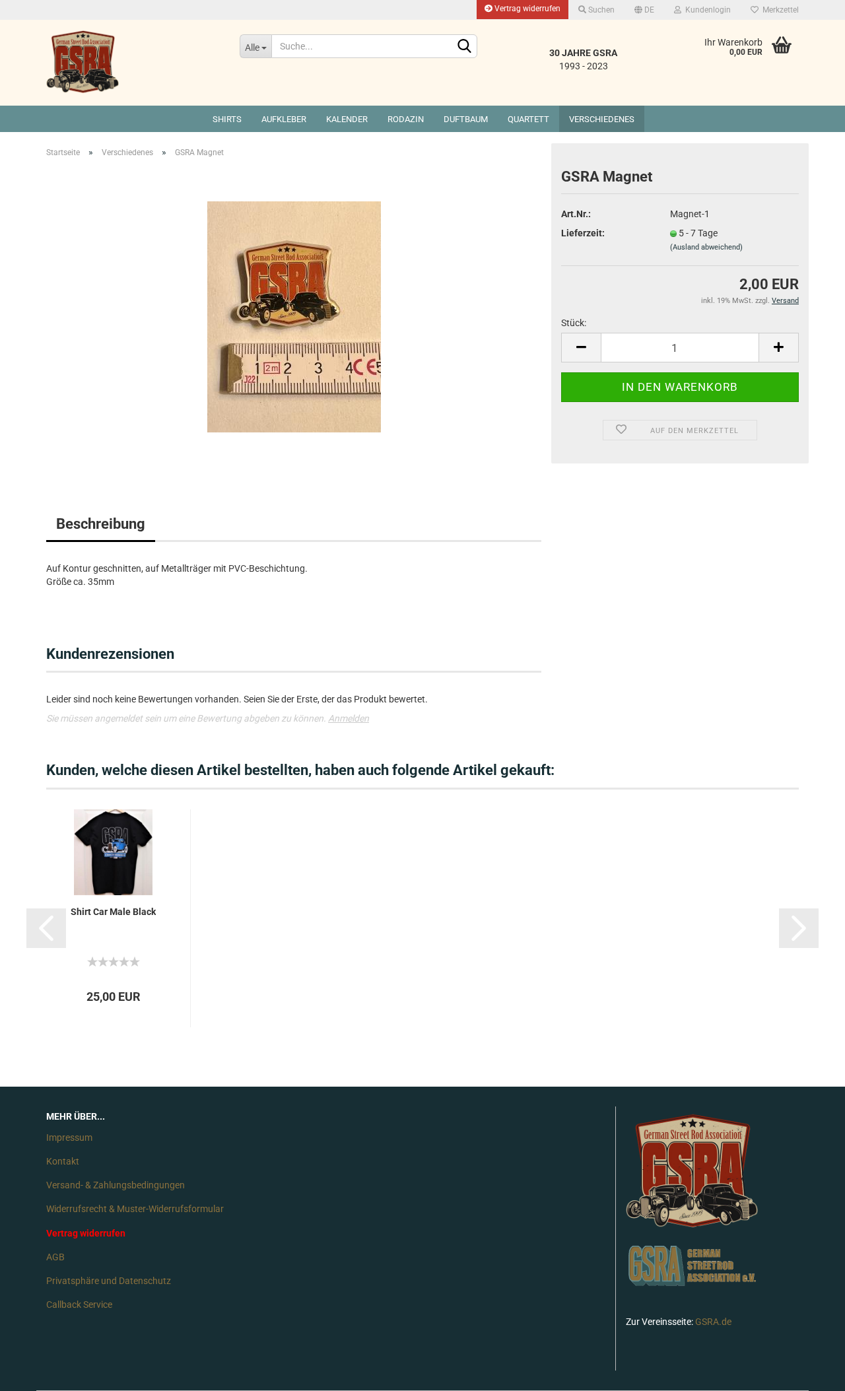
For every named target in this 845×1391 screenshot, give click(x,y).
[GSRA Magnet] (294, 316)
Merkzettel (779, 10)
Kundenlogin (706, 10)
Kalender (347, 119)
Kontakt (62, 1161)
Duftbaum (466, 119)
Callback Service (79, 1304)
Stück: (573, 323)
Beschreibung (100, 524)
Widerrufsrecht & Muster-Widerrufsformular (135, 1209)
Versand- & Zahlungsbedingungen (115, 1185)
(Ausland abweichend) (706, 247)
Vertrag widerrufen (526, 8)
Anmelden (348, 718)
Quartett (528, 119)
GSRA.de (713, 1321)
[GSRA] (133, 63)
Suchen (600, 10)
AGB (55, 1257)
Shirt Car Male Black (113, 911)
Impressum (69, 1137)
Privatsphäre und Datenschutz (108, 1280)
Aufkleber (283, 119)
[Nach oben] (808, 1371)
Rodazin (406, 119)
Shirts (227, 119)
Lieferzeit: (583, 233)
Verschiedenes (601, 119)
